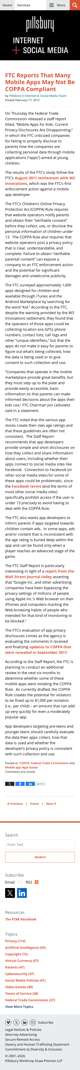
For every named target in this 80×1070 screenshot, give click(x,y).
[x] (16, 1022)
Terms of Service (21, 993)
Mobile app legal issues (21, 767)
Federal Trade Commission (50, 763)
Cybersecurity (19, 974)
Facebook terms (26, 486)
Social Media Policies (25, 980)
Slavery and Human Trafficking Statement (37, 1044)
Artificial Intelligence (25, 947)
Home (7, 5)
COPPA (24, 763)
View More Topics (19, 1006)
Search (40, 857)
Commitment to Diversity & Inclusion (33, 1049)
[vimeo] (8, 1022)
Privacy (15, 941)
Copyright (16, 954)
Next (51, 803)
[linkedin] (25, 1022)
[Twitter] (10, 893)
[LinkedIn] (22, 893)
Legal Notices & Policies (23, 1029)
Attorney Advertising (21, 1034)
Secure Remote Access (22, 1039)
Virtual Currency (22, 960)
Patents (14, 967)
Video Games (19, 987)
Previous (15, 803)
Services (23, 5)
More (61, 5)
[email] (33, 1022)
